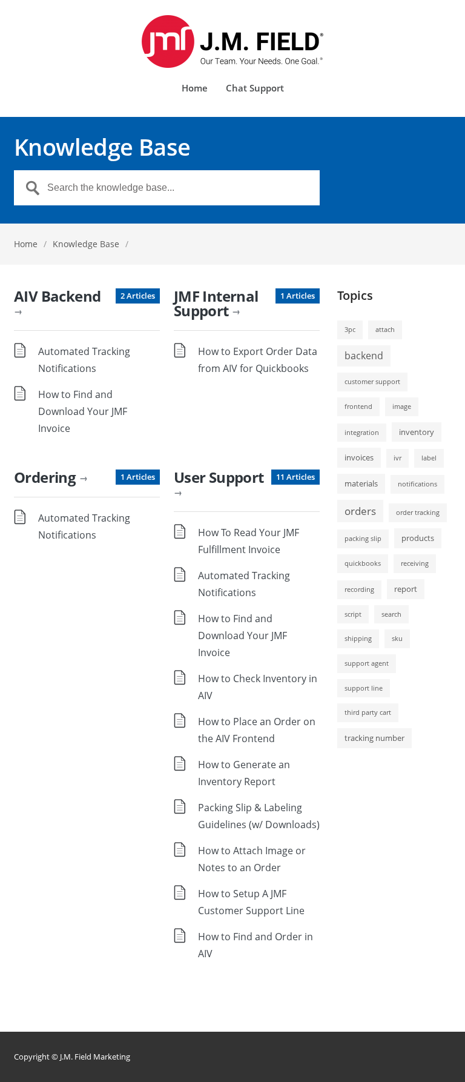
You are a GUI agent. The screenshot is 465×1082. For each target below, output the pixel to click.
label (429, 458)
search (391, 614)
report (405, 588)
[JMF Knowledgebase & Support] (232, 41)
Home (195, 89)
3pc (350, 329)
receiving (415, 563)
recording (359, 589)
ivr (397, 458)
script (353, 614)
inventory (416, 431)
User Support (219, 482)
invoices (359, 457)
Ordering (50, 477)
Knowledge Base (86, 244)
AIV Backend (57, 301)
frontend (358, 406)
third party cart (368, 712)
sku (397, 638)
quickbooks (363, 563)
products (417, 538)
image (401, 406)
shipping (358, 638)
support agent (367, 663)
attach (385, 329)
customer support (372, 381)
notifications (417, 484)
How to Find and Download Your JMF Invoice (82, 411)
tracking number (374, 737)
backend (364, 355)
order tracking (418, 512)
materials (361, 483)
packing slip (363, 538)
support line (364, 688)
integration (362, 432)
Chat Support (255, 89)
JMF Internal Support (216, 303)
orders (360, 510)
